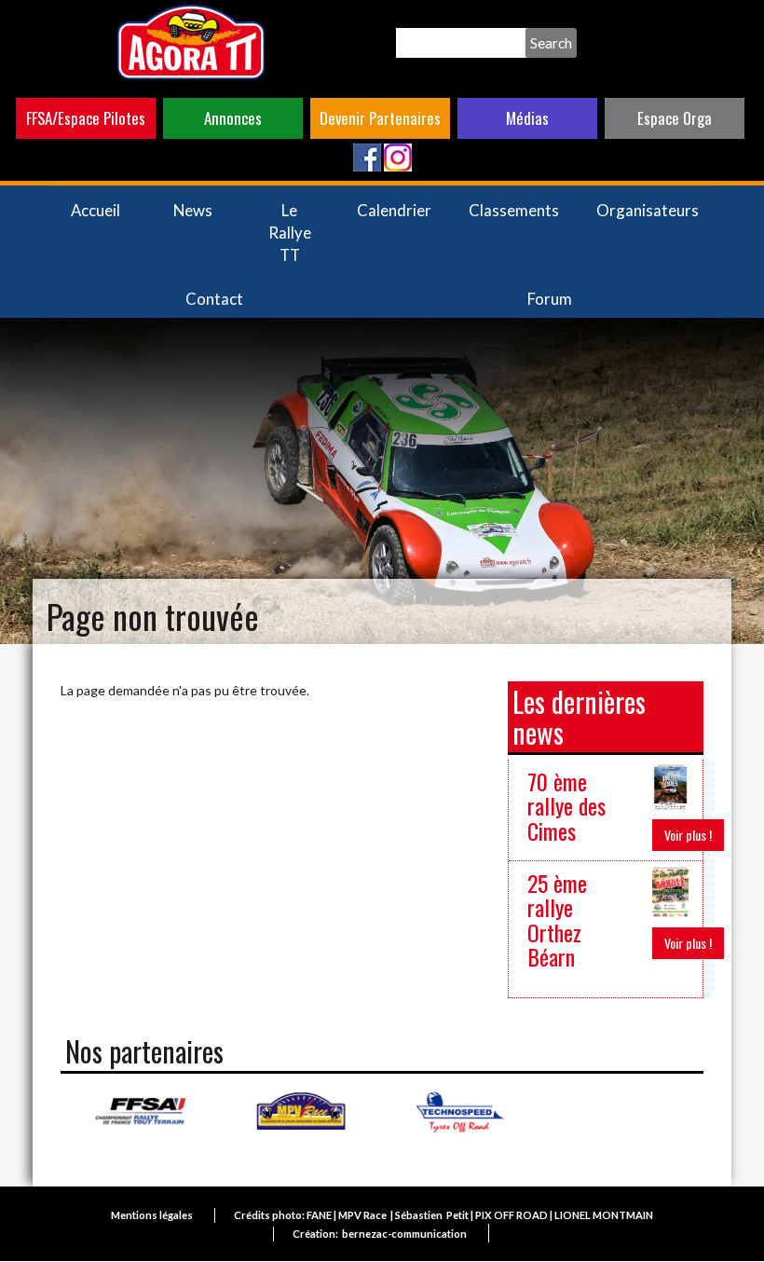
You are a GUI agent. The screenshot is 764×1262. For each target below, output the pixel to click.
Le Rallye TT (289, 232)
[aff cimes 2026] (670, 785)
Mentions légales (152, 1215)
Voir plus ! (688, 834)
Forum (549, 299)
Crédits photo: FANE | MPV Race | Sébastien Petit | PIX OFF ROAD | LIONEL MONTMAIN (443, 1215)
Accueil (95, 210)
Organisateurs (647, 210)
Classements (514, 210)
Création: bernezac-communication (380, 1234)
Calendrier (394, 210)
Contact (214, 299)
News (192, 210)
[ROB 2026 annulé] (670, 890)
